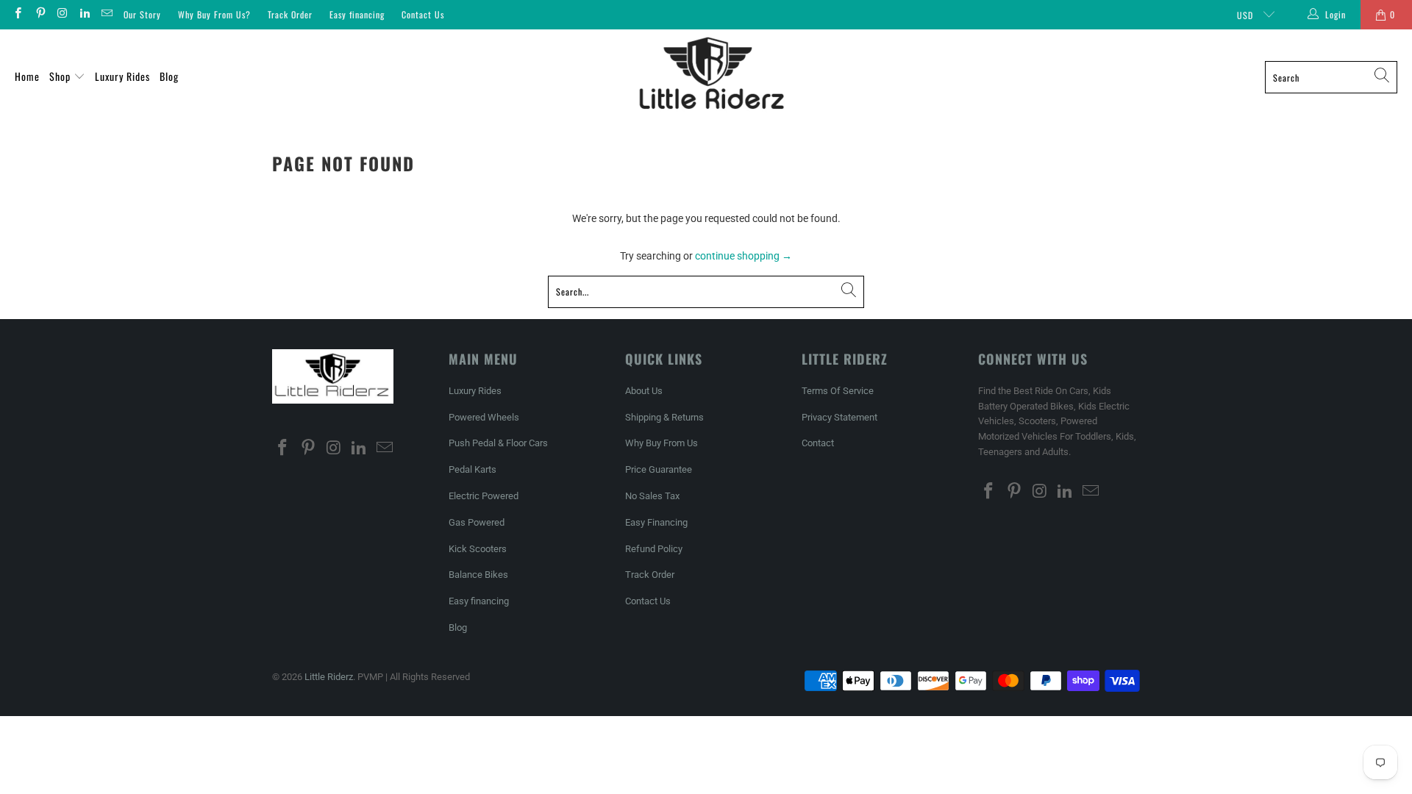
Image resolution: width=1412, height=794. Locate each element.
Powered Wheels (484, 417)
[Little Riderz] (711, 77)
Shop (61, 76)
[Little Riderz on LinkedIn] (84, 15)
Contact (818, 442)
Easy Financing (656, 522)
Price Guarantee (658, 469)
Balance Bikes (478, 574)
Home (27, 76)
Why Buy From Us (661, 442)
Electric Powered (483, 495)
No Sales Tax (652, 495)
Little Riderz (328, 676)
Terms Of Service (838, 390)
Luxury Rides (122, 76)
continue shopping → (743, 256)
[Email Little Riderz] (106, 15)
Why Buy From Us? (214, 14)
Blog (169, 76)
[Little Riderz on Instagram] (62, 15)
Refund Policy (653, 548)
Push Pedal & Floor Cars (498, 442)
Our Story (142, 14)
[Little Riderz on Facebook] (17, 15)
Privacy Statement (839, 417)
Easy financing (357, 14)
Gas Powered (476, 522)
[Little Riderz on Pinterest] (39, 15)
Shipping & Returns (664, 417)
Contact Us (423, 14)
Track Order (290, 14)
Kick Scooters (478, 548)
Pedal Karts (472, 469)
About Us (644, 390)
